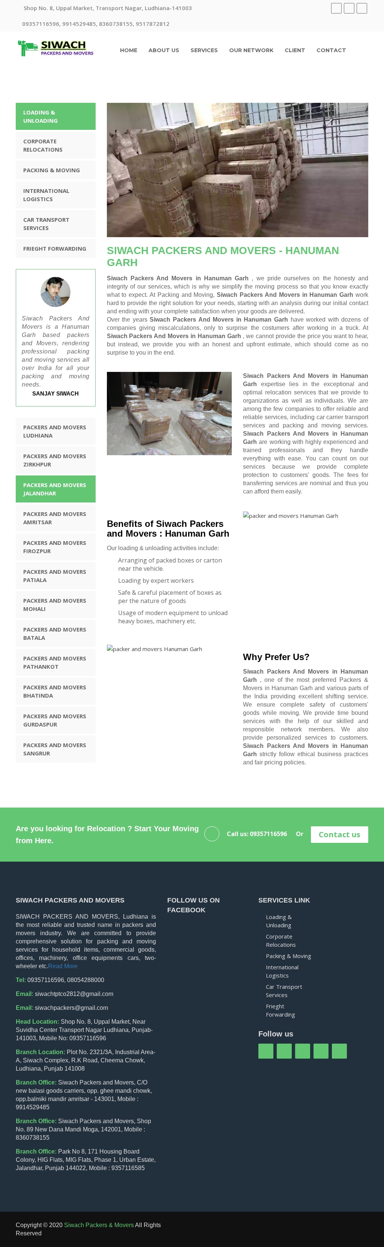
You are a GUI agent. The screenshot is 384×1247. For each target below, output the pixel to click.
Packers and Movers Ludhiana (54, 431)
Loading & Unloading (40, 116)
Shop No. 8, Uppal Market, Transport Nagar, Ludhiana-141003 (107, 8)
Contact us (339, 834)
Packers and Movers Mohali (54, 604)
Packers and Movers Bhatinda (54, 691)
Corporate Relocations (43, 145)
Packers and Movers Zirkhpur (54, 460)
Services (204, 50)
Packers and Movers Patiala (54, 576)
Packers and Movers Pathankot (54, 662)
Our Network (251, 50)
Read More (63, 966)
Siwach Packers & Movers (99, 1225)
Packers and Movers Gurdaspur (54, 720)
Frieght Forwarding (54, 248)
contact (331, 50)
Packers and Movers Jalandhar (54, 489)
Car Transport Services (46, 224)
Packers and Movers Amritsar (54, 518)
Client (295, 50)
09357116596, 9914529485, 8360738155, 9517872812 (96, 23)
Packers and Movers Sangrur (54, 749)
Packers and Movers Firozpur (54, 547)
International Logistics (46, 195)
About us (163, 50)
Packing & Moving (51, 170)
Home (128, 50)
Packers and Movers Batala (54, 633)
